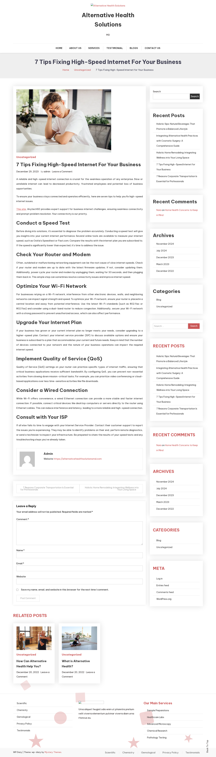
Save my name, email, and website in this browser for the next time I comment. (65, 589)
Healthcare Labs (155, 717)
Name (20, 550)
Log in (159, 578)
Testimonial (114, 48)
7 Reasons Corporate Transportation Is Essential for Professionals (47, 488)
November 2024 (165, 243)
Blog (158, 299)
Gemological (23, 716)
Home (59, 48)
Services (94, 48)
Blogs (134, 48)
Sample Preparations (158, 710)
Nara (158, 210)
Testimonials (23, 730)
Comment (22, 519)
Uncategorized (26, 157)
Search (157, 91)
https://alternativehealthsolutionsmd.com (78, 458)
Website (21, 576)
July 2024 (161, 250)
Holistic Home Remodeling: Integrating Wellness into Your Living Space (112, 488)
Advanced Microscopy (159, 724)
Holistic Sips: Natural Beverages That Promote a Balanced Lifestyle (175, 126)
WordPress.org (163, 599)
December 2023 (165, 257)
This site (21, 209)
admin (47, 171)
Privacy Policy (24, 723)
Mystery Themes (53, 752)
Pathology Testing (157, 737)
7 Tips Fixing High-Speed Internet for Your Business (175, 167)
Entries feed (162, 585)
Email (20, 563)
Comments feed (165, 592)
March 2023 (162, 264)
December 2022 (165, 271)
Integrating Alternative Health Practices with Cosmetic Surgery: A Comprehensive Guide (177, 140)
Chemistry (22, 710)
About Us (75, 48)
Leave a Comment (62, 171)
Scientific (22, 703)
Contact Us (152, 48)
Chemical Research (157, 730)
